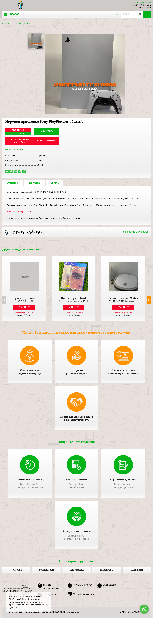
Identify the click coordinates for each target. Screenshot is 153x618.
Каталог (14, 14)
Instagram (49, 594)
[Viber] (24, 171)
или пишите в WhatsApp (136, 232)
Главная (5, 24)
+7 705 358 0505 (141, 4)
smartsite (136, 612)
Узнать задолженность (53, 586)
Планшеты (136, 570)
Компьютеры (46, 570)
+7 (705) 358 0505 (27, 232)
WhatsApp (109, 585)
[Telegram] (19, 171)
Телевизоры (106, 570)
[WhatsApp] (15, 171)
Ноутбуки (16, 570)
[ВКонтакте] (7, 171)
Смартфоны (77, 570)
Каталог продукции (20, 24)
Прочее (34, 24)
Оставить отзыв (83, 594)
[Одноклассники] (11, 171)
